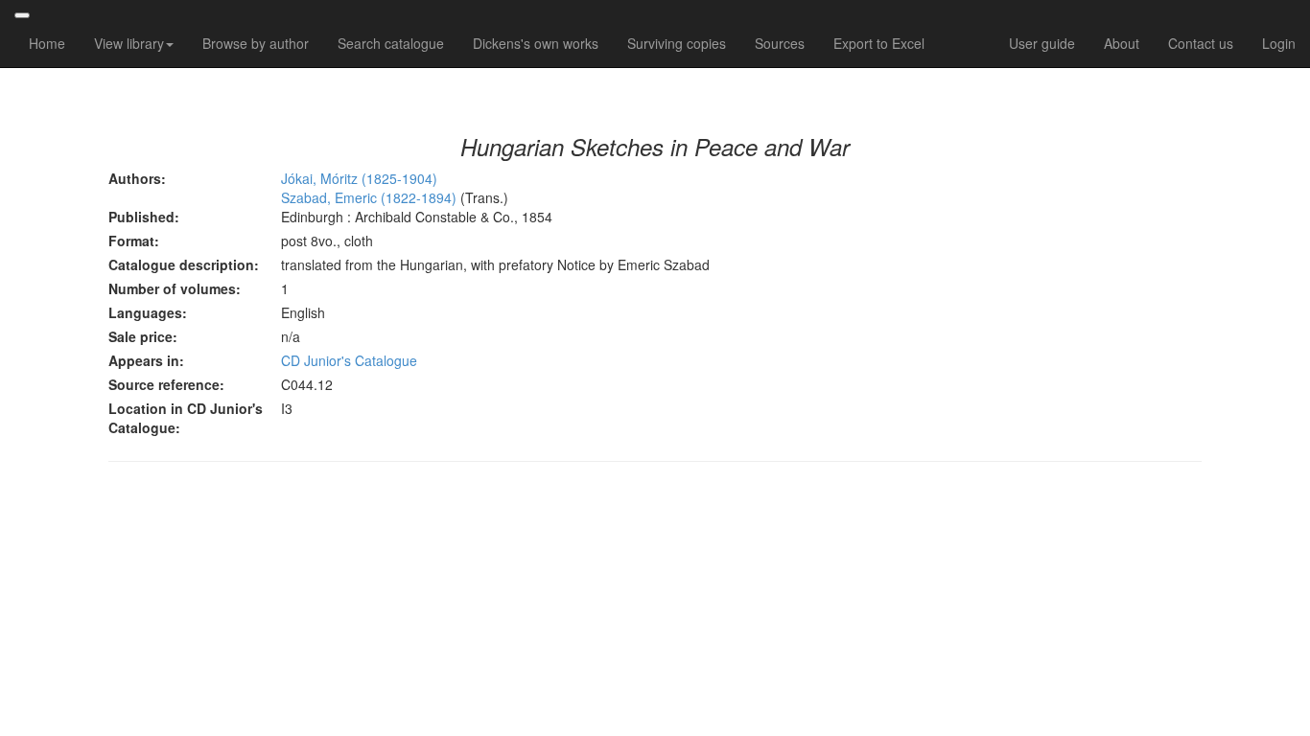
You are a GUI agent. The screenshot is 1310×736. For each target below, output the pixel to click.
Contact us (1200, 43)
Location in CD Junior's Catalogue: (185, 418)
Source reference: (166, 384)
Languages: (147, 312)
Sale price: (142, 336)
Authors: (137, 178)
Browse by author (255, 43)
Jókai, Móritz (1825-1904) (359, 178)
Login (1279, 43)
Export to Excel (878, 43)
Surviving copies (676, 43)
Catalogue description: (183, 264)
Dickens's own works (535, 43)
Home (47, 43)
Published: (143, 216)
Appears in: (146, 360)
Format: (133, 240)
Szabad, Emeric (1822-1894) (370, 197)
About (1121, 43)
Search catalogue (391, 43)
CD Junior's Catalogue (349, 360)
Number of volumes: (174, 288)
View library (129, 43)
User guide (1042, 43)
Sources (780, 43)
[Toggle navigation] (22, 15)
